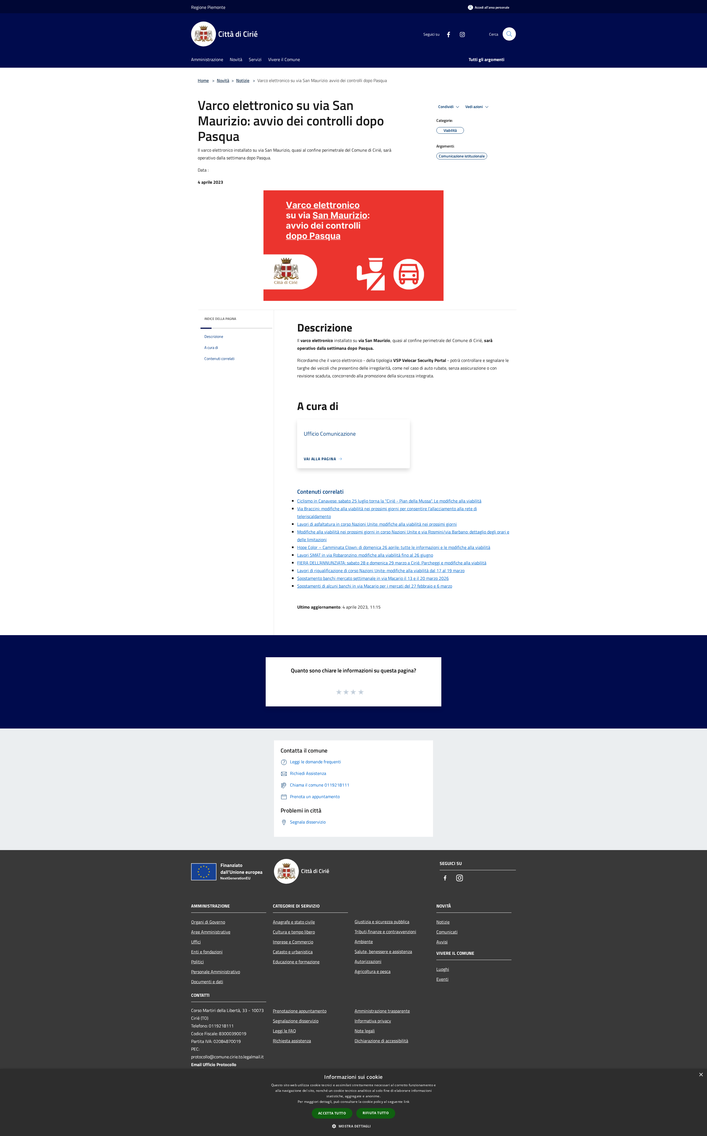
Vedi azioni (474, 107)
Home (203, 80)
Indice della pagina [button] (220, 318)
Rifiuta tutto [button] (376, 1113)
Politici (197, 961)
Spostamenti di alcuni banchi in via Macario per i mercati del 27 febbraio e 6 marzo (374, 586)
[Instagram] (460, 34)
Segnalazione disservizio (295, 1020)
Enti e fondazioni (207, 951)
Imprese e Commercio (293, 941)
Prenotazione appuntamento (299, 1011)
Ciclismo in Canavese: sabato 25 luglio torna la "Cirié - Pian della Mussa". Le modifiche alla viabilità (389, 501)
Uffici (196, 941)
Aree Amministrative (210, 932)
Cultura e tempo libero (294, 932)
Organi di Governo (208, 922)
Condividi (446, 107)
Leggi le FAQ (284, 1030)
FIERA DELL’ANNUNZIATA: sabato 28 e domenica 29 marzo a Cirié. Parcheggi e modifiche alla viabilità (391, 562)
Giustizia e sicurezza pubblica (382, 921)
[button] (353, 1126)
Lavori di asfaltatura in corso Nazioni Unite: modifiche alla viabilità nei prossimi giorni (377, 524)
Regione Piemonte (208, 7)
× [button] (701, 1075)
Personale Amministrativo (215, 971)
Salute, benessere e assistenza (383, 951)
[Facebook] (446, 34)
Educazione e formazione (296, 961)
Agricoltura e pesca (373, 971)
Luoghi (442, 969)
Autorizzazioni (368, 961)
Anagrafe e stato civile (294, 922)
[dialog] (353, 1102)
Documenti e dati (207, 981)
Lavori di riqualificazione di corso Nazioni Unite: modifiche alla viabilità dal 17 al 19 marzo (381, 570)
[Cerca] (509, 34)
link (406, 1101)
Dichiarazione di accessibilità (381, 1040)
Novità (223, 80)
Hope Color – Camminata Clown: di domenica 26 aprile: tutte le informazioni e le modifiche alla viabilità (393, 547)
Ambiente (364, 941)
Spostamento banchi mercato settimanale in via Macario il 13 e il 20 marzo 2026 (373, 578)
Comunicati (447, 932)
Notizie (242, 80)
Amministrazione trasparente (382, 1011)
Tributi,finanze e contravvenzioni (385, 931)
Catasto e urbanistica (293, 951)
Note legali (365, 1030)
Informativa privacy (373, 1020)
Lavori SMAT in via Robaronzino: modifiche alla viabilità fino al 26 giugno (365, 555)
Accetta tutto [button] (332, 1113)
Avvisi (442, 941)
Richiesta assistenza (292, 1040)
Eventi (442, 979)
